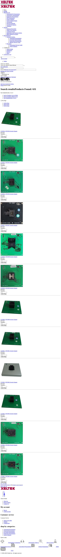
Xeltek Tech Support (11, 30)
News (8, 53)
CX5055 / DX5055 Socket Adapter (9, 162)
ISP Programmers (11, 18)
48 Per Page (6, 104)
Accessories (9, 22)
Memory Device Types (15, 42)
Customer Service (11, 31)
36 (8, 485)
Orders (5, 61)
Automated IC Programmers (13, 14)
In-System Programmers (9, 532)
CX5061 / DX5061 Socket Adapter (9, 351)
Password (3, 69)
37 (10, 485)
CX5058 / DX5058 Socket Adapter (9, 256)
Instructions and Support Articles (14, 33)
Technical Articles (11, 37)
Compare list (7, 523)
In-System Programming (15, 39)
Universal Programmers (9, 531)
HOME (5, 11)
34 (5, 485)
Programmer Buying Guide (16, 45)
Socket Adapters (10, 19)
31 (1, 485)
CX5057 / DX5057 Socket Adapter (9, 225)
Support (5, 27)
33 (4, 485)
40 (14, 485)
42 (17, 485)
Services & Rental (11, 23)
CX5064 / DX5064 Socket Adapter (9, 445)
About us (6, 501)
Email (2, 68)
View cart (3, 77)
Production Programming (15, 41)
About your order (8, 520)
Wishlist (5, 522)
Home (2, 85)
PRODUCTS (7, 12)
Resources (9, 43)
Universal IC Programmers (13, 15)
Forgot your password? (10, 69)
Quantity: (3, 134)
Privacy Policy (7, 502)
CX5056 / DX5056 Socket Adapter (9, 194)
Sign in (2, 66)
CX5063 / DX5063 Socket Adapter (9, 413)
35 (7, 485)
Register (6, 66)
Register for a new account (7, 71)
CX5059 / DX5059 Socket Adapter (9, 288)
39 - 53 (5, 486)
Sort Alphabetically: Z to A (10, 98)
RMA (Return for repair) (12, 34)
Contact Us (6, 504)
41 (16, 485)
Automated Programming (15, 38)
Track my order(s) (5, 65)
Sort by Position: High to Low (11, 96)
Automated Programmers (9, 529)
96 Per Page (6, 105)
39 (13, 485)
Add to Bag (3, 137)
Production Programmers (12, 16)
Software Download (11, 29)
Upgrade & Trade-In (11, 24)
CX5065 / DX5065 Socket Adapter (9, 476)
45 (22, 485)
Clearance (9, 26)
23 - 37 (2, 483)
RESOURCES (7, 35)
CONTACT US (7, 54)
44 (20, 485)
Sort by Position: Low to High (11, 95)
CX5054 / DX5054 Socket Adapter (9, 131)
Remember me (5, 74)
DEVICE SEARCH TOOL (7, 84)
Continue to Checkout (10, 77)
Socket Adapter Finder (12, 20)
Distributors (9, 50)
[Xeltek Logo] (7, 4)
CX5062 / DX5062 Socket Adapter (9, 382)
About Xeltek (10, 49)
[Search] (15, 57)
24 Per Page (6, 103)
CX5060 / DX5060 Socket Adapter (9, 319)
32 (2, 485)
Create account (7, 511)
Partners (8, 51)
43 (19, 485)
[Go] (24, 65)
